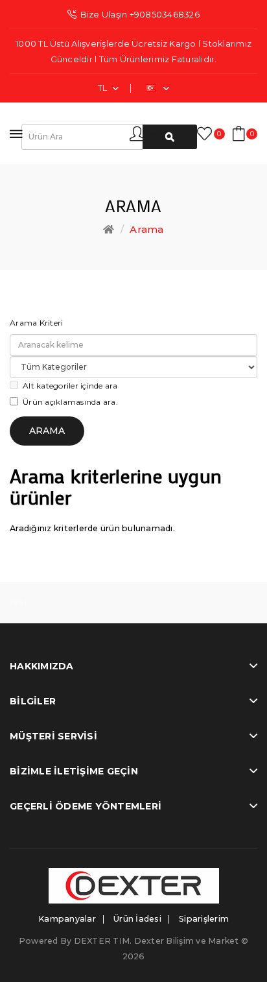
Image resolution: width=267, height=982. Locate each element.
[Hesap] (143, 133)
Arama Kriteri (36, 323)
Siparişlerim (204, 919)
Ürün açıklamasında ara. (70, 402)
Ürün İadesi (137, 919)
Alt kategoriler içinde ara (70, 385)
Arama (146, 229)
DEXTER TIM (102, 941)
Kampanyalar (67, 919)
